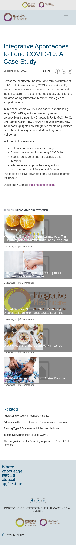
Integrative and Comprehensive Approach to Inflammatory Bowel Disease (35, 274)
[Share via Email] (70, 71)
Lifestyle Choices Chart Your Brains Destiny (34, 378)
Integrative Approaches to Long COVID (26, 434)
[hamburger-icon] (66, 17)
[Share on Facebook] (57, 71)
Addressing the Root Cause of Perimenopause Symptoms (37, 421)
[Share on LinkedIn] (64, 71)
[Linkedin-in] (38, 500)
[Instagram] (43, 500)
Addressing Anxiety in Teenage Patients (26, 415)
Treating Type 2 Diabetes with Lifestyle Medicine (31, 428)
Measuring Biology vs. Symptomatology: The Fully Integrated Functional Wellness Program (36, 238)
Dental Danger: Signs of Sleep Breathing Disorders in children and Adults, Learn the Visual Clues (33, 312)
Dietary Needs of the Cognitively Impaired (33, 345)
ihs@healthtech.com (42, 184)
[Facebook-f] (32, 500)
